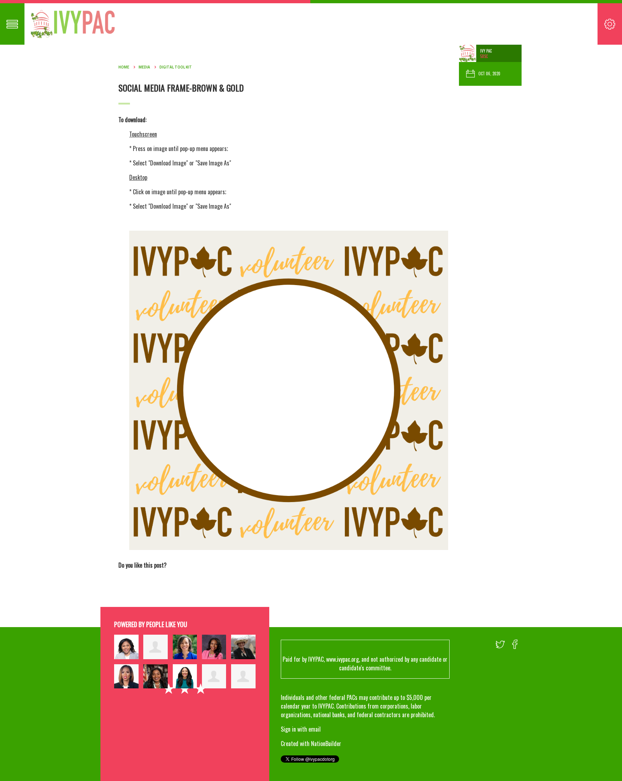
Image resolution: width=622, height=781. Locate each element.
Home (123, 67)
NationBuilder (326, 743)
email (314, 729)
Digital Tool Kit (175, 67)
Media (144, 67)
